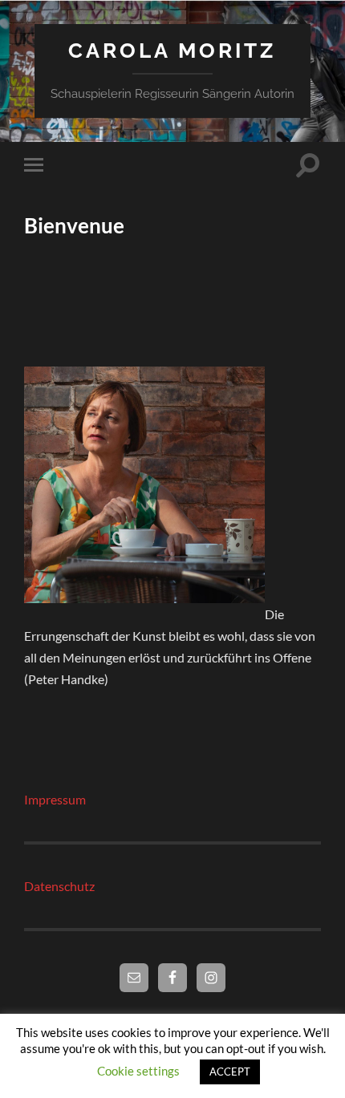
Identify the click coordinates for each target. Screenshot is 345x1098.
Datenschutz (59, 885)
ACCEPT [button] (229, 1071)
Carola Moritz (172, 50)
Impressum (55, 799)
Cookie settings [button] (138, 1071)
